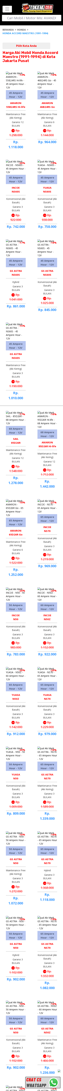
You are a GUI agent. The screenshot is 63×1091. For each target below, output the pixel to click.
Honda (21, 29)
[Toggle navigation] (7, 9)
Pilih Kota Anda (26, 46)
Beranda (8, 29)
